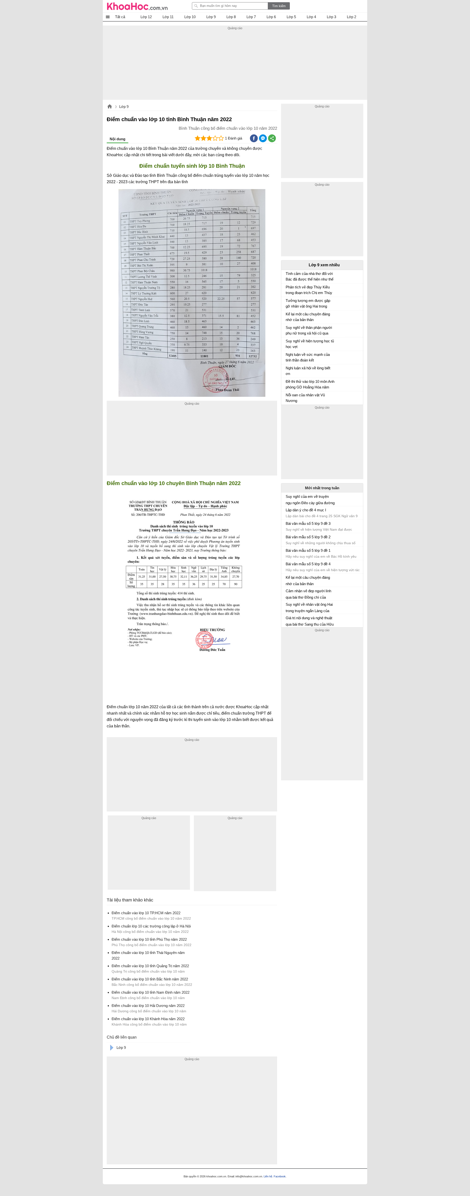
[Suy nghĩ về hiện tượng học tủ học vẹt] (288, 343)
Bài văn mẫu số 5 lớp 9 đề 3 (308, 523)
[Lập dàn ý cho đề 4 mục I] (288, 512)
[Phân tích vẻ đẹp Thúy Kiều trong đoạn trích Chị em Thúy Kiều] (288, 289)
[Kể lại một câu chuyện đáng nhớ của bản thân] (288, 316)
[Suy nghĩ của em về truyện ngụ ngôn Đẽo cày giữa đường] (288, 498)
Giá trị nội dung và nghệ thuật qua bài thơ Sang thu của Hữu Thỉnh (310, 621)
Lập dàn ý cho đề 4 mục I (306, 510)
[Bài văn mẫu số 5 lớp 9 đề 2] (288, 539)
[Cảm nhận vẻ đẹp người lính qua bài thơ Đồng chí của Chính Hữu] (288, 593)
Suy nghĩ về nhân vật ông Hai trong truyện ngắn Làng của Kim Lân (309, 607)
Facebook (280, 1176)
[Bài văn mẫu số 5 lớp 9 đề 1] (288, 552)
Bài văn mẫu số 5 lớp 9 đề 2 (308, 537)
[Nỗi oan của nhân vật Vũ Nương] (288, 397)
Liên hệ (268, 1176)
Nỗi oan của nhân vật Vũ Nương (305, 398)
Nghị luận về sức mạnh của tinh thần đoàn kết (308, 357)
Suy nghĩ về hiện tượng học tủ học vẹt (310, 344)
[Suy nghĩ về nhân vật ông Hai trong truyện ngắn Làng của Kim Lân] (288, 606)
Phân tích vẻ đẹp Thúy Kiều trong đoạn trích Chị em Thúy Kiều (309, 290)
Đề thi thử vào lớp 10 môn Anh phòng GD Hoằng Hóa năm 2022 (310, 384)
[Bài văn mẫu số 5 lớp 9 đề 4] (288, 566)
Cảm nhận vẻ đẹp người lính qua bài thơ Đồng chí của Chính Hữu (308, 594)
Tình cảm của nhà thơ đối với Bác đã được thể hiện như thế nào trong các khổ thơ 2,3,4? (309, 277)
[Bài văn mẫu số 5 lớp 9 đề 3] (288, 525)
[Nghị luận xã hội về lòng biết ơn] (288, 370)
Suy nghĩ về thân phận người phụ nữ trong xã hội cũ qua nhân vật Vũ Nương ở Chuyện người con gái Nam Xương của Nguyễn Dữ (310, 330)
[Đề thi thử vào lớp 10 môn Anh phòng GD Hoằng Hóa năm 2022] (288, 384)
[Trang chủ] (137, 6)
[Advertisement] (235, 65)
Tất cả (120, 17)
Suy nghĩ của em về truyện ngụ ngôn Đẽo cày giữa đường (310, 499)
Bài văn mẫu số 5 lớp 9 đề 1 (308, 550)
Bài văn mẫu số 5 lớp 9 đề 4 (308, 564)
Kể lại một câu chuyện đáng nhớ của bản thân (308, 317)
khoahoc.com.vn (110, 107)
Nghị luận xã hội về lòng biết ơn (308, 371)
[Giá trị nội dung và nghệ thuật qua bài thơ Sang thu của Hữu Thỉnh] (288, 620)
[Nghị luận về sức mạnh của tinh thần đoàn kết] (288, 357)
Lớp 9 (124, 106)
